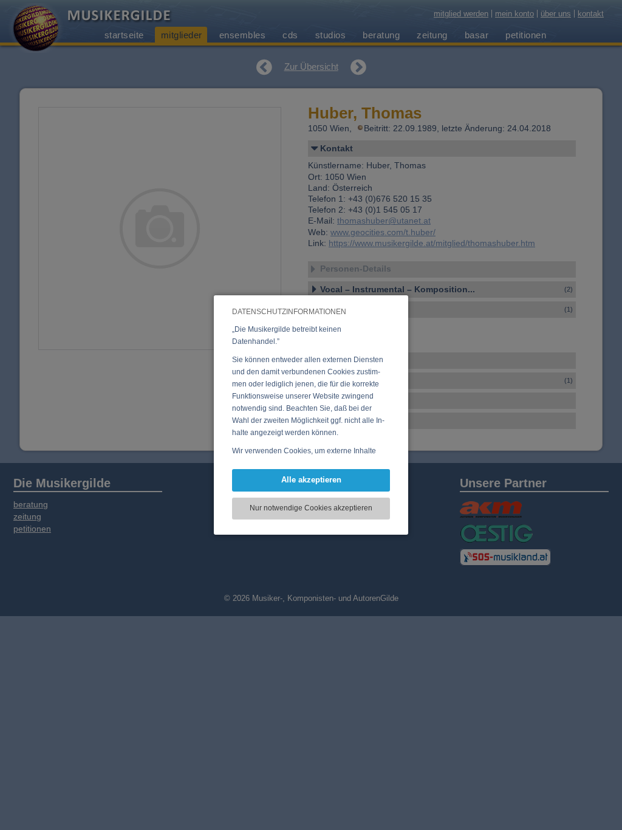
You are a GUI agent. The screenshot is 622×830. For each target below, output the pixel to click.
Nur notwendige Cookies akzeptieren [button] (311, 508)
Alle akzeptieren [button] (311, 479)
